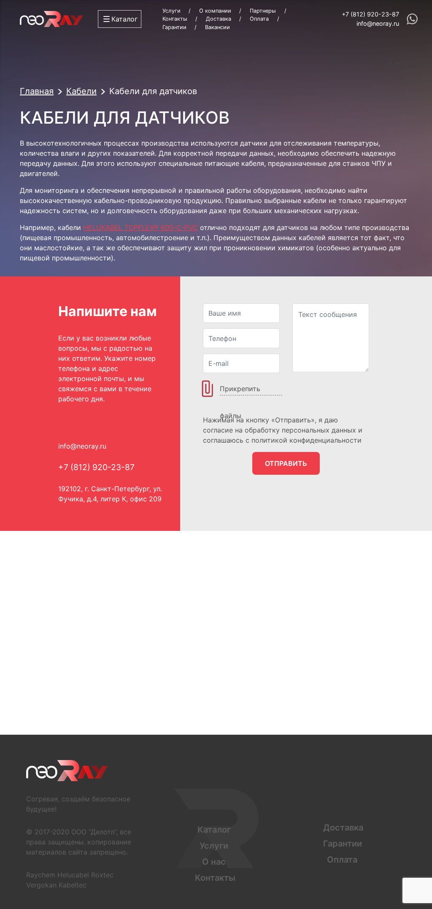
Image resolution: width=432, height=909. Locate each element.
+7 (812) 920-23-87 (370, 14)
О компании (215, 11)
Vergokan (41, 885)
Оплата (259, 19)
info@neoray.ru (377, 23)
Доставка (218, 19)
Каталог (214, 830)
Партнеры (263, 11)
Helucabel (73, 875)
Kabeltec (72, 885)
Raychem (40, 875)
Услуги (171, 11)
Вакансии (217, 27)
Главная (37, 91)
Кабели (81, 91)
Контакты (174, 19)
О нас (214, 862)
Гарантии (174, 27)
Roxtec (102, 875)
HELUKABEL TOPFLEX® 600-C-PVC (140, 227)
